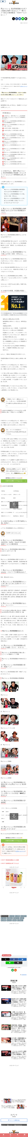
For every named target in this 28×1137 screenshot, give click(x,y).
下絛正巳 (4, 918)
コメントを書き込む (15, 1120)
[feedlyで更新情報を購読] (12, 970)
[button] (25, 18)
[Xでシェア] (13, 18)
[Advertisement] (14, 39)
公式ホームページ (23, 86)
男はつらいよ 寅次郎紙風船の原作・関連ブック (14, 152)
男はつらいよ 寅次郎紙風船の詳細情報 (12, 161)
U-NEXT (12, 916)
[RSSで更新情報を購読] (15, 970)
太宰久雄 (9, 920)
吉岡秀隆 (4, 920)
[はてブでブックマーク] (19, 18)
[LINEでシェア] (22, 18)
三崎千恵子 (24, 916)
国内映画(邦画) (5, 916)
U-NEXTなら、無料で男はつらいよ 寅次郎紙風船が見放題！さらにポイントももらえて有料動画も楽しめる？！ (13, 117)
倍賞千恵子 (17, 918)
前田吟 (22, 918)
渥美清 (15, 920)
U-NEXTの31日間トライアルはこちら (14, 840)
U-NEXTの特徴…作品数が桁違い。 (12, 128)
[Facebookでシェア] (16, 18)
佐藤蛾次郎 (10, 918)
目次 (5, 113)
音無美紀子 (21, 920)
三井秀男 (18, 916)
